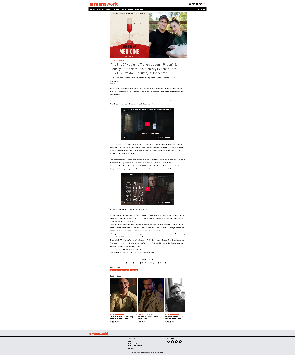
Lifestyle (108, 9)
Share (129, 263)
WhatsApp (145, 263)
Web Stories (139, 9)
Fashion (92, 9)
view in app (201, 9)
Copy (167, 263)
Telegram (153, 263)
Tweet (136, 263)
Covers (123, 9)
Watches (116, 9)
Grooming (100, 9)
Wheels (130, 9)
